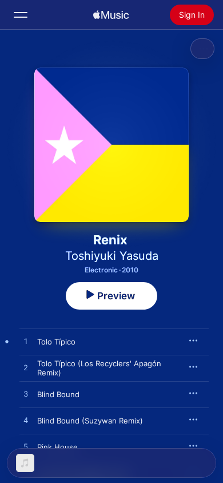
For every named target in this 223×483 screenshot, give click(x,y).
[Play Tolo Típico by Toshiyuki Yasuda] (25, 341)
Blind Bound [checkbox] (58, 394)
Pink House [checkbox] (57, 447)
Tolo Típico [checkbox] (56, 341)
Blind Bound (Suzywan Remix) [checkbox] (90, 420)
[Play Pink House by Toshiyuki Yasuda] (25, 447)
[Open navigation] (20, 14)
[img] (111, 15)
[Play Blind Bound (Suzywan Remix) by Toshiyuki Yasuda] (25, 420)
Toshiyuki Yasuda (111, 256)
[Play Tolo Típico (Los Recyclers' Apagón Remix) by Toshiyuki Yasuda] (25, 368)
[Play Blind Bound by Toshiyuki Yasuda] (25, 394)
